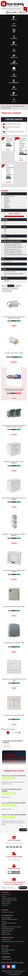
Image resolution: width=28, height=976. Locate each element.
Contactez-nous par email (8, 912)
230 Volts (6, 280)
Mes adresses (5, 951)
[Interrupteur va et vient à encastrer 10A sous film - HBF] (14, 666)
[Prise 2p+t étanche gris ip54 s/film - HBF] (14, 630)
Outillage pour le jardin (7, 930)
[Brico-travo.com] (12, 3)
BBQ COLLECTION (9, 196)
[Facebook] (4, 966)
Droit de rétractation (6, 901)
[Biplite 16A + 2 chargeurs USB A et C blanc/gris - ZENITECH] (14, 521)
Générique (7, 200)
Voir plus (22, 829)
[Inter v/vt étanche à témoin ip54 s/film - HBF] (14, 594)
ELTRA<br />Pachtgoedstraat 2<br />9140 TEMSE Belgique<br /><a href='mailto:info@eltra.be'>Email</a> (13, 245)
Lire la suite (6, 746)
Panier (24, 12)
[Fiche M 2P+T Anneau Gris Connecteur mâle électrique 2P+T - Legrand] (14, 304)
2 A (5, 224)
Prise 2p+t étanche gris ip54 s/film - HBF (14, 642)
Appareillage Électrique (19, 106)
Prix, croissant (13, 288)
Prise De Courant (6, 108)
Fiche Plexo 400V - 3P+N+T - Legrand (14, 353)
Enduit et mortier (6, 932)
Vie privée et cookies (7, 959)
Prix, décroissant (7, 290)
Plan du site (5, 905)
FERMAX (6, 198)
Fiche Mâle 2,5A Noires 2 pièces (12, 124)
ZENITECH (7, 207)
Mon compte (12, 12)
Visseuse (4, 921)
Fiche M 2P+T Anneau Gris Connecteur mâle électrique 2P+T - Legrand (14, 317)
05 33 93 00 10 (14, 847)
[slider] (3, 216)
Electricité (8, 106)
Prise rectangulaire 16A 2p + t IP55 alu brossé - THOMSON (9, 170)
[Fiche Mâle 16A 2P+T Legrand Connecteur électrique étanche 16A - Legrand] (14, 376)
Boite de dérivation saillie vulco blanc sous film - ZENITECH (14, 498)
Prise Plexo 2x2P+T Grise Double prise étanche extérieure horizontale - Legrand (14, 426)
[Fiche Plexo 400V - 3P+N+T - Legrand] (14, 340)
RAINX (6, 203)
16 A (5, 222)
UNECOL (6, 205)
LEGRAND (7, 202)
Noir (5, 233)
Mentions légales (6, 903)
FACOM (4, 925)
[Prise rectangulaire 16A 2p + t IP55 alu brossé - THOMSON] (14, 558)
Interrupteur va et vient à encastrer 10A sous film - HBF (14, 679)
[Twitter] (13, 966)
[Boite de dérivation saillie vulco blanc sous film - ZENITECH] (14, 485)
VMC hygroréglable (6, 917)
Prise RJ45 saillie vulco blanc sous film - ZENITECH (14, 462)
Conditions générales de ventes (9, 898)
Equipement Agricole (7, 934)
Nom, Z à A (5, 288)
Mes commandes (6, 953)
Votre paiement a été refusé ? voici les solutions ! (13, 941)
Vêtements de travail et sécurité (9, 923)
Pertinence (11, 285)
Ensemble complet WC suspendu (9, 919)
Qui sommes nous (6, 894)
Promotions (14, 95)
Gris (5, 231)
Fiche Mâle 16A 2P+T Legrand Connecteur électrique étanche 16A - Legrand (14, 390)
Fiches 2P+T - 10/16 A (10, 271)
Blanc (5, 229)
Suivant (17, 732)
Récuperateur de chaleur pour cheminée (11, 926)
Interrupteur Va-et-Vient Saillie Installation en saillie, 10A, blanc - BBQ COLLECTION (22, 144)
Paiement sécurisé (6, 939)
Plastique (6, 238)
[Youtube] (8, 966)
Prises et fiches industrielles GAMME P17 (13, 274)
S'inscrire (23, 887)
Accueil (3, 106)
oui (5, 266)
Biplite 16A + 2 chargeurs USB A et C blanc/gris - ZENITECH (14, 535)
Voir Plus (14, 101)
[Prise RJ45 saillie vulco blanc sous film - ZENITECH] (14, 449)
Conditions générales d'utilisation (9, 900)
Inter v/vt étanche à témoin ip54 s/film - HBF (14, 606)
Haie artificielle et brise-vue (8, 928)
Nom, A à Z (18, 285)
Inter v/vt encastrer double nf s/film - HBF (14, 715)
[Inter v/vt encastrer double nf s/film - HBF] (14, 702)
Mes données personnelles (8, 949)
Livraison (4, 896)
